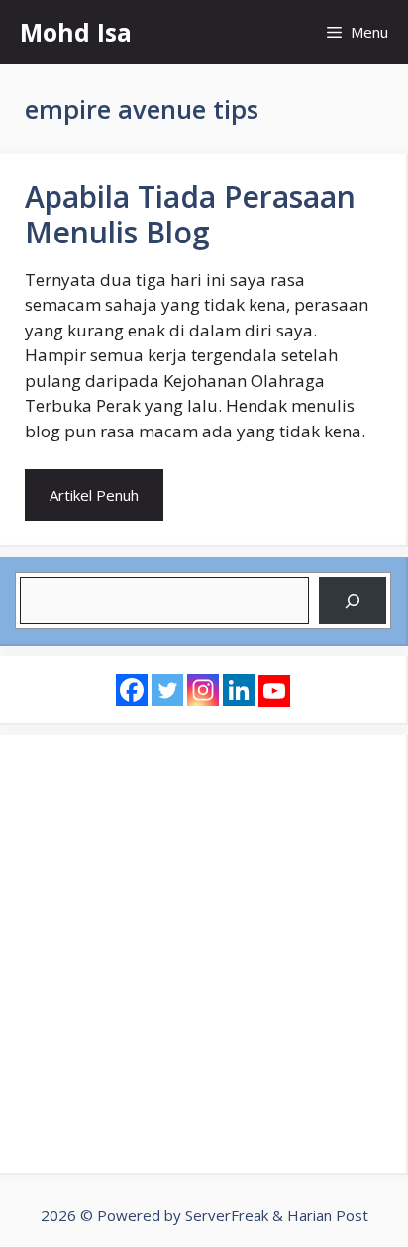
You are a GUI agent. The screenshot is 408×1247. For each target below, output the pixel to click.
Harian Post (327, 1215)
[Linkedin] (239, 690)
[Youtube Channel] (274, 691)
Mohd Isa (76, 31)
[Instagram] (203, 690)
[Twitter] (167, 690)
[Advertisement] (204, 954)
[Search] (352, 600)
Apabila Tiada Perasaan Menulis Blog (190, 214)
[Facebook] (132, 690)
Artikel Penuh (94, 495)
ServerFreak (226, 1215)
